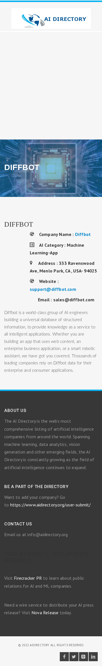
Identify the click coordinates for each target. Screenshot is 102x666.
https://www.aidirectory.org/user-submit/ (50, 505)
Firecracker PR (28, 578)
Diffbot (83, 234)
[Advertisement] (51, 86)
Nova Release (44, 612)
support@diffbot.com (53, 289)
